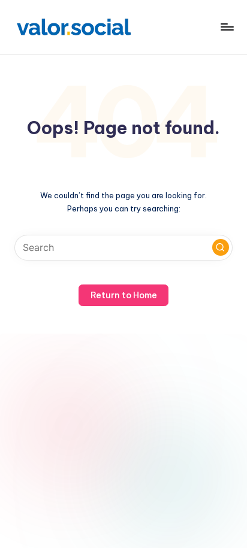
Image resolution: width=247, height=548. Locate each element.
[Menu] (227, 26)
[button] (220, 247)
